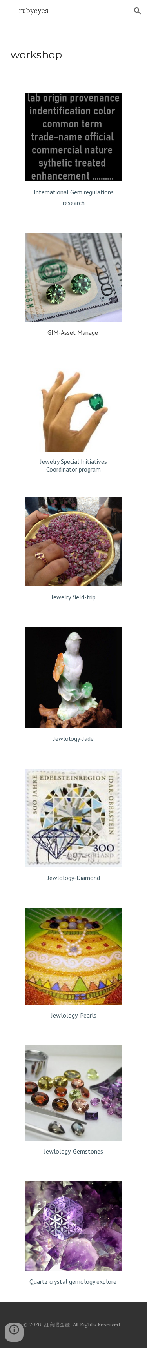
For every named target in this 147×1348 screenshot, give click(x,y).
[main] (73, 52)
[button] (9, 11)
